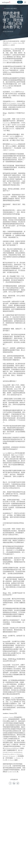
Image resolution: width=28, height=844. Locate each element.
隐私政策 (7, 833)
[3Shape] (6, 2)
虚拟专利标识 (16, 837)
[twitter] (17, 783)
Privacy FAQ (20, 833)
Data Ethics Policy (8, 837)
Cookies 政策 (13, 833)
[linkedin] (14, 783)
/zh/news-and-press (10, 8)
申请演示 (20, 2)
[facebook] (10, 783)
